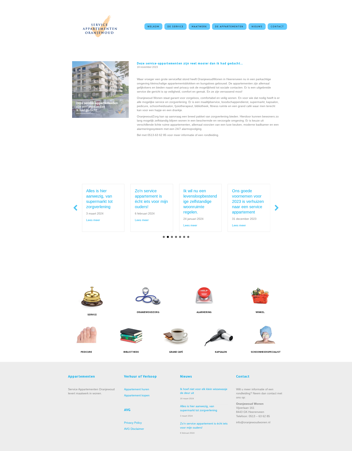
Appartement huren (136, 389)
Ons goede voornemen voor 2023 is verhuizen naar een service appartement (237, 201)
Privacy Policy (133, 422)
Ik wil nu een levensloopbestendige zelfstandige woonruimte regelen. (189, 201)
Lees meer (82, 220)
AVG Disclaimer (134, 428)
